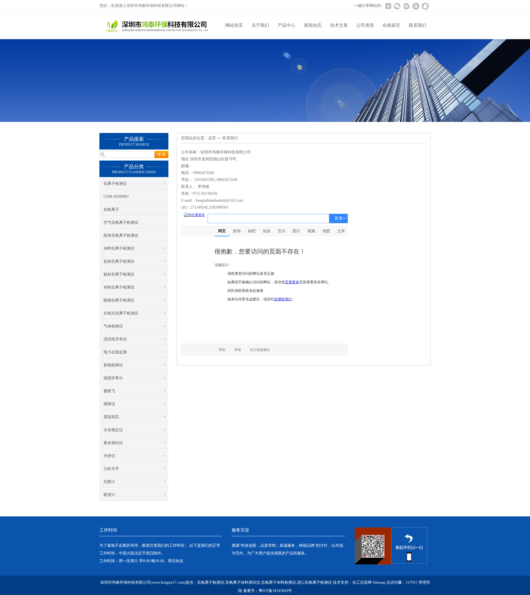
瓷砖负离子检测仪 (119, 261)
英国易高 (111, 417)
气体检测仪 (113, 326)
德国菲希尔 (113, 378)
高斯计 (109, 482)
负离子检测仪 (115, 184)
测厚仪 (109, 404)
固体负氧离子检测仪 (121, 235)
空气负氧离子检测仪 (121, 222)
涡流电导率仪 (115, 339)
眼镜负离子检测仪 (119, 300)
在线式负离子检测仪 (121, 313)
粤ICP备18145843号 (275, 591)
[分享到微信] (397, 6)
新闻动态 (313, 25)
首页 (212, 138)
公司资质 (365, 25)
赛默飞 (109, 391)
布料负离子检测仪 (119, 287)
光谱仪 (109, 456)
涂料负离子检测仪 (119, 248)
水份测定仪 (113, 430)
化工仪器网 (362, 582)
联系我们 (417, 25)
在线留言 (391, 25)
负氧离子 (111, 209)
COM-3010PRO (116, 196)
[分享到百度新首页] (416, 6)
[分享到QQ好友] (425, 6)
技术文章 (339, 25)
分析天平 (111, 469)
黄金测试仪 (113, 443)
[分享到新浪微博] (406, 6)
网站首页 (234, 25)
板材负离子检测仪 (119, 274)
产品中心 (286, 25)
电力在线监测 (115, 352)
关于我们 (260, 25)
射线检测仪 (113, 365)
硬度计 (109, 495)
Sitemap (379, 582)
